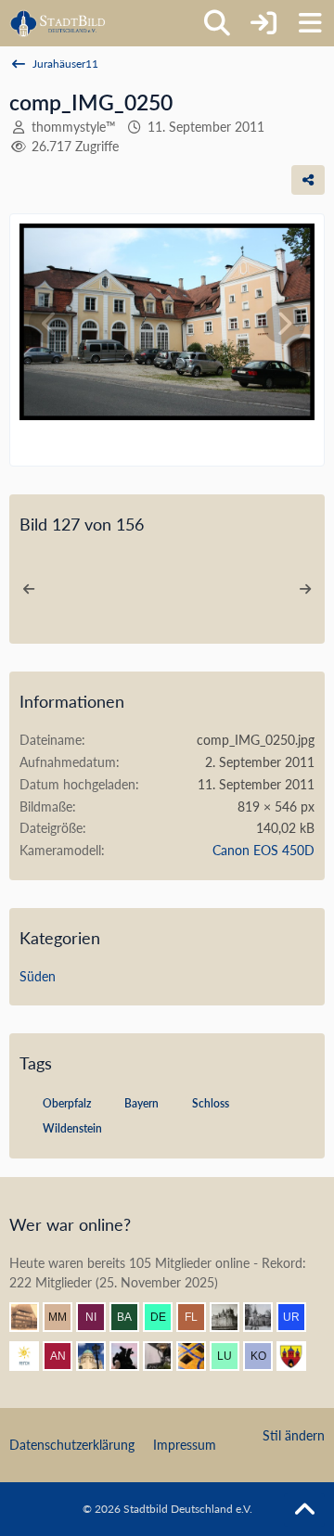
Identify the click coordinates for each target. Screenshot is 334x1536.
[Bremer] (265, 1317)
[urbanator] (298, 1317)
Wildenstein (72, 1128)
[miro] (232, 1317)
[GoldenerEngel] (31, 1317)
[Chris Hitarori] (98, 1356)
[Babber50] (131, 1317)
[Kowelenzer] (265, 1356)
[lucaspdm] (232, 1356)
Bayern (141, 1103)
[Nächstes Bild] (284, 323)
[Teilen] (308, 180)
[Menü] (309, 23)
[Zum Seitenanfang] (304, 1510)
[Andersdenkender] (65, 1356)
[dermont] (165, 1317)
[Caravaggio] (31, 1356)
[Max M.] (65, 1317)
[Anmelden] (263, 23)
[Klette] (131, 1356)
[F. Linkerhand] (198, 1317)
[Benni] (198, 1356)
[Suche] (217, 23)
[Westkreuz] (298, 1356)
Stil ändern (294, 1435)
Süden (37, 976)
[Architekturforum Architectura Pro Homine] (58, 23)
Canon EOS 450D (263, 850)
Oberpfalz (67, 1103)
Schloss (210, 1103)
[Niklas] (98, 1317)
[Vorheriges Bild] (50, 323)
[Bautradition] (165, 1356)
